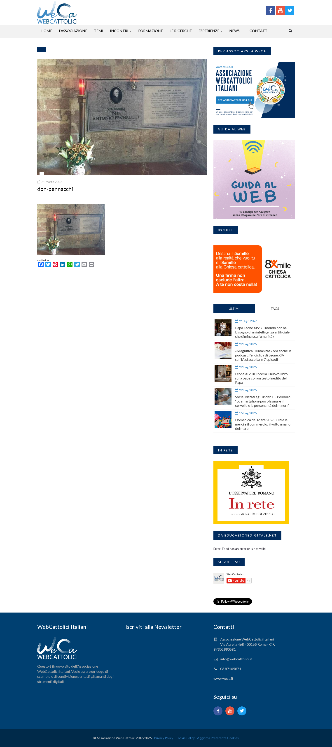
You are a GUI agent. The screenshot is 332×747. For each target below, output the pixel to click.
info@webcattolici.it (236, 659)
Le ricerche (181, 30)
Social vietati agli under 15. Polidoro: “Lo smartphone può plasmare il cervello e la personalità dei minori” (263, 401)
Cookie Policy (185, 738)
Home (46, 30)
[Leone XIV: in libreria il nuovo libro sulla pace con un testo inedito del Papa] (223, 373)
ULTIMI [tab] (234, 308)
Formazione (150, 30)
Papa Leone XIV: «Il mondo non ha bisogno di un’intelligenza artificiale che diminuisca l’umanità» (262, 332)
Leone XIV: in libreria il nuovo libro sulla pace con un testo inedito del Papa (261, 378)
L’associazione (73, 30)
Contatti (259, 30)
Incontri (119, 30)
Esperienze (209, 30)
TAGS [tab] (275, 308)
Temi (98, 30)
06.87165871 (230, 668)
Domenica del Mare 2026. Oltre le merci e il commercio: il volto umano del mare (262, 424)
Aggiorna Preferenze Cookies (218, 738)
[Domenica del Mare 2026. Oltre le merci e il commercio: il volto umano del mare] (223, 419)
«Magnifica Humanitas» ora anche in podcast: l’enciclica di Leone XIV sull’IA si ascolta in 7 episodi (263, 355)
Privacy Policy (163, 738)
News (234, 30)
